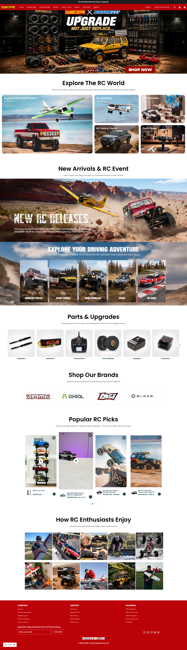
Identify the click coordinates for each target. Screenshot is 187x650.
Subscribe (58, 632)
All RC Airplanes (130, 609)
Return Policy (74, 616)
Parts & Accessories (132, 619)
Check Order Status (24, 619)
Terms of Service (23, 622)
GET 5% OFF (8, 644)
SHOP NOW (7, 101)
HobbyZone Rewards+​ (25, 612)
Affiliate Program (23, 616)
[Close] (14, 645)
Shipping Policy (75, 612)
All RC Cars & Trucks (132, 612)
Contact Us (73, 609)
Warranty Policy (75, 619)
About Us (20, 609)
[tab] (88, 70)
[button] (174, 7)
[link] (96, 7)
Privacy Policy (74, 622)
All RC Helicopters (131, 616)
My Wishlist (129, 622)
